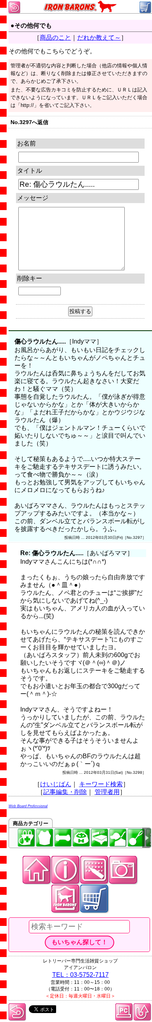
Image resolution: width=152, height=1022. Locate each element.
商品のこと (55, 37)
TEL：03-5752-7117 (80, 974)
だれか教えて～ (99, 37)
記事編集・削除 (65, 792)
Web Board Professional (28, 806)
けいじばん (55, 784)
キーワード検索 (101, 784)
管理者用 (107, 792)
